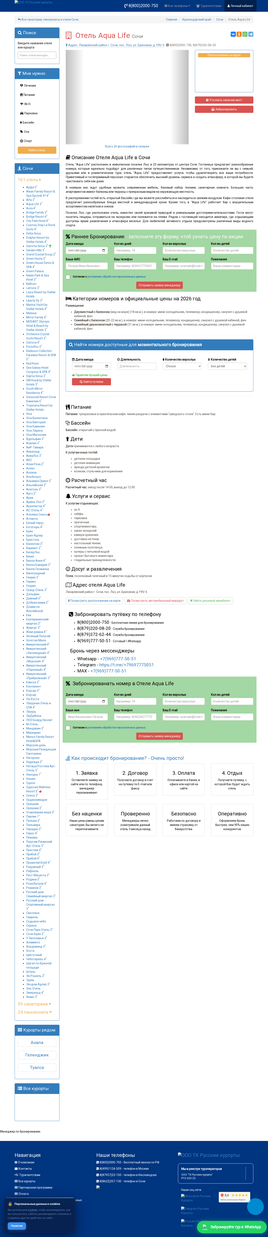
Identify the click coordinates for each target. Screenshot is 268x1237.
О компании (26, 1162)
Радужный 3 (35, 867)
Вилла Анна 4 (36, 560)
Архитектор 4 (36, 506)
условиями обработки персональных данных (116, 276)
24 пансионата (33, 1012)
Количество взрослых (180, 359)
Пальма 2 (33, 820)
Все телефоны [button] (178, 6)
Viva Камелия (35, 426)
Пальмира (33, 825)
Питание (29, 94)
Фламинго (33, 942)
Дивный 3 (33, 598)
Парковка (30, 113)
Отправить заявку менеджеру (159, 285)
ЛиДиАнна (33, 715)
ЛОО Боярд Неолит (39, 720)
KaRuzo (31, 283)
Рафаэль (32, 871)
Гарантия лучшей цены (91, 375)
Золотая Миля (36, 640)
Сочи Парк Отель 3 (39, 929)
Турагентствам (210, 6)
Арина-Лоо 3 (35, 502)
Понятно (17, 1225)
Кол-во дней (122, 243)
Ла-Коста (32, 699)
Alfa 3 (30, 200)
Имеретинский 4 (38, 644)
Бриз (29, 531)
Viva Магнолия (36, 434)
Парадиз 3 (33, 829)
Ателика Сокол (36, 514)
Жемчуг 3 (33, 627)
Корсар (31, 695)
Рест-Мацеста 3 (37, 875)
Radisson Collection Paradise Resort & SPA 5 (41, 355)
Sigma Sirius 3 (36, 376)
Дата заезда (75, 243)
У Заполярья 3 (36, 938)
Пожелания (219, 259)
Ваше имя (72, 710)
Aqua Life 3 (34, 204)
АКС (29, 460)
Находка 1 (33, 774)
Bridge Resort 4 (37, 216)
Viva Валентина (37, 418)
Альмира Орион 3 (39, 481)
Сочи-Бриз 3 (35, 934)
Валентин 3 (34, 544)
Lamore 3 (33, 288)
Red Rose (32, 363)
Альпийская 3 (36, 485)
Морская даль (36, 745)
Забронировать (226, 109)
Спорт (28, 141)
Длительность (131, 359)
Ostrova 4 (33, 342)
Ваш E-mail (170, 259)
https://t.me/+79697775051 (126, 664)
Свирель (32, 917)
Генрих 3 (32, 577)
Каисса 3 (32, 682)
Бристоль (32, 539)
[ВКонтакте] (233, 34)
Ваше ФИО (73, 259)
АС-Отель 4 (34, 510)
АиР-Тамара (34, 447)
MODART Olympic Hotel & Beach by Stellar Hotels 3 (38, 326)
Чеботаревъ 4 (36, 959)
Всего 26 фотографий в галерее (127, 146)
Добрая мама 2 (37, 602)
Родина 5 (33, 879)
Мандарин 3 (35, 728)
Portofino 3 (34, 346)
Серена (31, 925)
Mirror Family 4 (36, 317)
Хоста (30, 950)
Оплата (23, 1193)
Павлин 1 (33, 816)
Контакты (25, 1168)
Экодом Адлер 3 (38, 984)
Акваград (33, 451)
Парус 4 (32, 833)
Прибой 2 (33, 854)
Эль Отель (33, 988)
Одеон (30, 783)
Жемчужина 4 (36, 632)
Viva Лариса (34, 430)
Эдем (30, 980)
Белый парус (35, 523)
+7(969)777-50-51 (118, 658)
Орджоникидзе (36, 799)
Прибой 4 (33, 858)
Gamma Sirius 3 (37, 246)
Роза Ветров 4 (36, 883)
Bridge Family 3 (36, 212)
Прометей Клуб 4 (38, 862)
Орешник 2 (34, 808)
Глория (31, 585)
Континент (33, 686)
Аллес (30, 468)
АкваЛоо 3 (34, 455)
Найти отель (36, 150)
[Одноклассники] (239, 34)
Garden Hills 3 (35, 250)
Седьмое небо (36, 921)
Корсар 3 (33, 690)
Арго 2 (31, 493)
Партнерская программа (35, 1187)
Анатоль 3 (33, 489)
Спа (26, 131)
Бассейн (28, 122)
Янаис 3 (32, 997)
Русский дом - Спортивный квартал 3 (40, 904)
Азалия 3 (33, 443)
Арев (29, 497)
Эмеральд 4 (35, 992)
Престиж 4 (34, 850)
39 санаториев (33, 1004)
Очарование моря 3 (40, 812)
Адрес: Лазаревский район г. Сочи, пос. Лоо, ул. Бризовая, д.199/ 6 (116, 45)
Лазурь (31, 711)
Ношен (30, 778)
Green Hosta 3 (36, 258)
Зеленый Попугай (38, 636)
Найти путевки (93, 381)
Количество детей (223, 359)
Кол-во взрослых (174, 243)
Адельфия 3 (35, 439)
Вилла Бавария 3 (38, 564)
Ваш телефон (123, 259)
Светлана (32, 913)
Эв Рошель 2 (35, 976)
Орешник (32, 804)
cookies (32, 1209)
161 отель (28, 179)
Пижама (31, 837)
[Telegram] (250, 34)
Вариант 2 (33, 548)
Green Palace (35, 271)
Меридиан (33, 732)
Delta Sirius (33, 233)
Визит (30, 556)
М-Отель (32, 724)
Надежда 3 (34, 762)
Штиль (30, 971)
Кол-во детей (220, 243)
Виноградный (35, 573)
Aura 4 (31, 208)
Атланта (32, 518)
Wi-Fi (27, 104)
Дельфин (32, 594)
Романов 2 (34, 887)
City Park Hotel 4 (37, 221)
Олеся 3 (32, 795)
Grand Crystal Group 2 (41, 254)
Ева (28, 615)
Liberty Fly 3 (34, 300)
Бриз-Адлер (34, 535)
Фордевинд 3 (36, 946)
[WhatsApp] (244, 34)
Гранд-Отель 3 (36, 590)
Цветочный (34, 955)
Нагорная (32, 757)
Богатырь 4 (34, 527)
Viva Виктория (36, 422)
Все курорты (26, 1181)
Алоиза (31, 472)
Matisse (31, 313)
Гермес (31, 581)
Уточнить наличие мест (225, 100)
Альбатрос (33, 476)
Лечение (30, 85)
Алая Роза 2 (35, 464)
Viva (29, 413)
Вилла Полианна (37, 569)
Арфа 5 (31, 187)
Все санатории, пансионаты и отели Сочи (50, 19)
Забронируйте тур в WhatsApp (235, 1227)
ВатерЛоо (33, 552)
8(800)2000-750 (143, 5)
